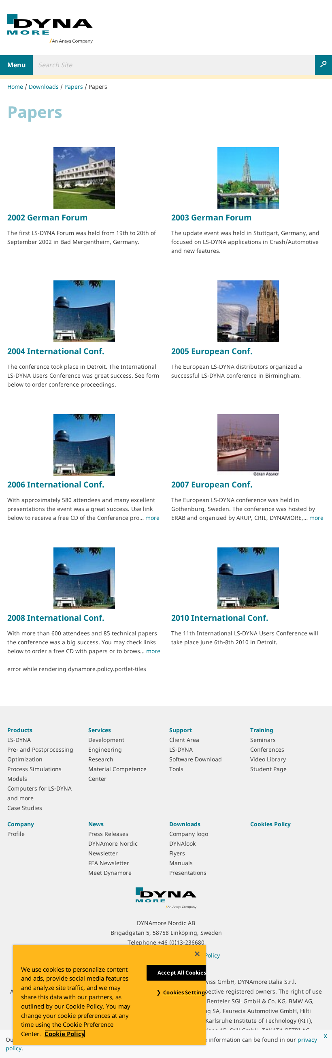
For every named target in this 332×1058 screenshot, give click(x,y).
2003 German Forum (211, 217)
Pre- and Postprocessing (40, 749)
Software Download (195, 759)
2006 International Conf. (55, 484)
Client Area (184, 740)
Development (106, 740)
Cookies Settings (185, 992)
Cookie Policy (65, 1034)
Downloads (44, 86)
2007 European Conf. (212, 484)
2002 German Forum (47, 217)
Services (99, 730)
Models (17, 778)
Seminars (263, 740)
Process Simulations (34, 769)
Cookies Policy (270, 824)
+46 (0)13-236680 (181, 942)
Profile (16, 834)
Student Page (268, 769)
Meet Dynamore (110, 872)
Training (261, 730)
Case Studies (24, 808)
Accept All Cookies (181, 972)
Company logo (188, 834)
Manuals (181, 863)
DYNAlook (182, 843)
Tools (176, 769)
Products (19, 730)
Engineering (105, 749)
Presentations (187, 872)
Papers (73, 86)
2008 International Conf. (55, 617)
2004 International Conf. (55, 351)
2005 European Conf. (212, 351)
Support (180, 730)
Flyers (177, 853)
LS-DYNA (19, 740)
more (152, 518)
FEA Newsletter (108, 863)
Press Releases (108, 834)
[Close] (197, 953)
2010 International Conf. (219, 617)
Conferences (267, 749)
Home (15, 86)
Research (100, 759)
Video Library (268, 759)
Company (20, 824)
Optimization (25, 759)
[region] (109, 995)
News (96, 824)
